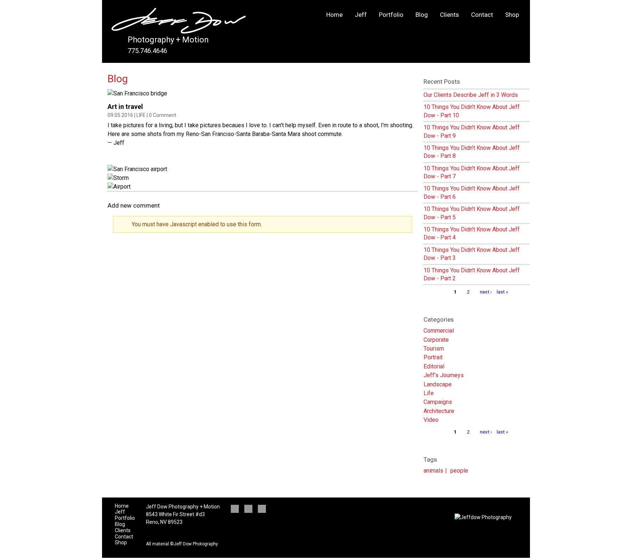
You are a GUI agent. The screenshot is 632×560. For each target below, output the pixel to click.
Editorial (434, 366)
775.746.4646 (147, 50)
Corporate (436, 339)
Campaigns (438, 401)
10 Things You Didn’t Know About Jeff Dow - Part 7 (472, 172)
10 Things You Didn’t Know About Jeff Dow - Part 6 (472, 192)
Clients (449, 14)
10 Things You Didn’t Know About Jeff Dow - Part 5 (472, 212)
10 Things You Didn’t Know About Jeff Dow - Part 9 (472, 131)
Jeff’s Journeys (444, 375)
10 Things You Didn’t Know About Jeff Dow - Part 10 (472, 110)
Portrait (433, 357)
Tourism (434, 348)
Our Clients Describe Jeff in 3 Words (471, 94)
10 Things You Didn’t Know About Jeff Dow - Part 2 (472, 274)
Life (141, 115)
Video (431, 419)
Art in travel (125, 106)
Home (334, 14)
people (459, 470)
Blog (421, 14)
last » (502, 292)
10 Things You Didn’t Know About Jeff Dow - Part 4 (472, 233)
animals (433, 470)
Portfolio (391, 14)
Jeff (361, 14)
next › (486, 292)
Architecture (439, 411)
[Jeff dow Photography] (178, 22)
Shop (512, 14)
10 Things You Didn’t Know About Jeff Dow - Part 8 (472, 151)
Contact (482, 14)
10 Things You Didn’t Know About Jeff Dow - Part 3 (472, 253)
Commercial (439, 330)
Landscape (438, 384)
